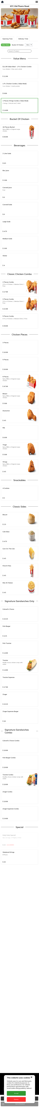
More (28, 45)
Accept (16, 1093)
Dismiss (16, 1099)
